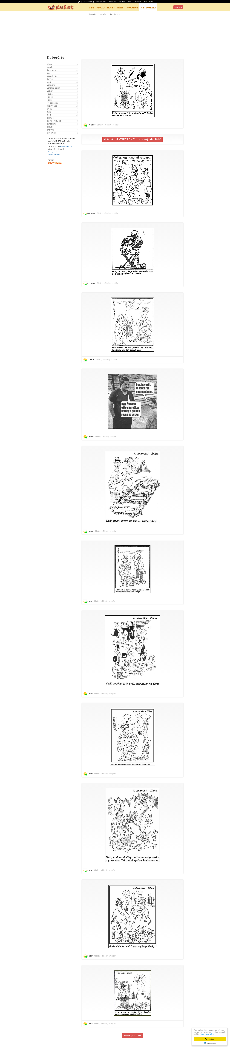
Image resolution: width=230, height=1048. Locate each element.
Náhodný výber (115, 14)
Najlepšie (103, 14)
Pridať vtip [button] (178, 7)
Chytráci (62, 79)
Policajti (62, 97)
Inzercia (122, 1)
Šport (62, 115)
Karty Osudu (148, 1)
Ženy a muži (62, 133)
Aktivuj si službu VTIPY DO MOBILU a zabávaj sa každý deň (132, 139)
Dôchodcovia (62, 76)
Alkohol (62, 64)
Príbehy (121, 7)
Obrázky (101, 7)
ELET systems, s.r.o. (66, 146)
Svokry (62, 109)
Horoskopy (137, 1)
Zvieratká (62, 130)
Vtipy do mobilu (148, 7)
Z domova (62, 118)
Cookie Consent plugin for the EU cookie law (210, 1043)
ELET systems (87, 1)
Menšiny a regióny (62, 88)
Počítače (62, 94)
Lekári (62, 82)
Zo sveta (62, 127)
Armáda (62, 67)
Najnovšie (92, 14)
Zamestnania (62, 124)
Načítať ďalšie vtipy (132, 1035)
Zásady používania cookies (57, 152)
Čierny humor (62, 70)
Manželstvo (62, 85)
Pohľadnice (112, 1)
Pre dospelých (62, 103)
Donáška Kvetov (100, 1)
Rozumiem (209, 1039)
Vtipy (129, 1)
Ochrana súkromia (54, 155)
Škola (62, 112)
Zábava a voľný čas (62, 121)
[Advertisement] (115, 35)
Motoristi (62, 91)
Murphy (111, 7)
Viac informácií (207, 1034)
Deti (62, 73)
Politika (62, 100)
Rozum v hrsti (62, 106)
